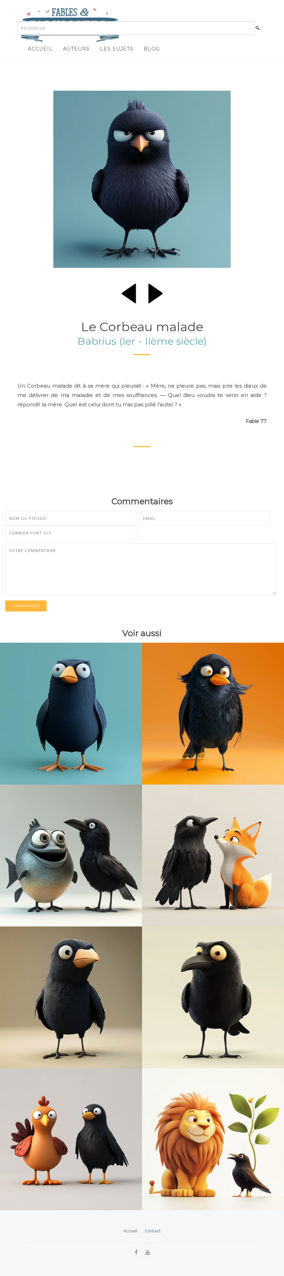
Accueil (40, 49)
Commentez (25, 606)
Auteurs (76, 49)
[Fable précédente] (128, 292)
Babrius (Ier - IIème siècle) (142, 341)
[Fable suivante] (155, 292)
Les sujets (116, 49)
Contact (153, 1231)
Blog (152, 49)
